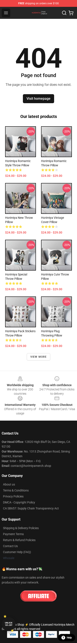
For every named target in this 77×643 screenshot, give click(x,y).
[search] (64, 12)
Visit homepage (38, 99)
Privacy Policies (13, 496)
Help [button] (69, 637)
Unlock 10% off (8, 624)
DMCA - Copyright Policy (19, 502)
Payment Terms (13, 534)
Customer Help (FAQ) (17, 552)
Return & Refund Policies (19, 540)
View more (38, 356)
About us (9, 484)
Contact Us (10, 546)
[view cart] (71, 12)
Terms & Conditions (16, 490)
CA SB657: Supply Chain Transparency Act (31, 508)
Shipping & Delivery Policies (21, 528)
